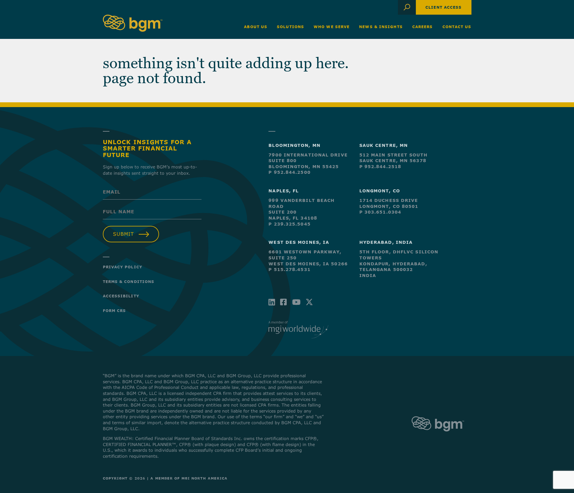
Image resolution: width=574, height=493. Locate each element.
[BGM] (437, 437)
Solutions (290, 27)
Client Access (443, 7)
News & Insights (381, 27)
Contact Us (456, 27)
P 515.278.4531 (289, 269)
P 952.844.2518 (380, 166)
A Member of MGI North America (189, 478)
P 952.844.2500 (289, 172)
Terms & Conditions (129, 281)
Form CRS (114, 310)
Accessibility (121, 296)
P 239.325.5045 (289, 223)
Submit (123, 234)
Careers (422, 27)
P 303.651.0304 (380, 211)
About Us (255, 27)
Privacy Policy (122, 267)
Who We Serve (331, 27)
